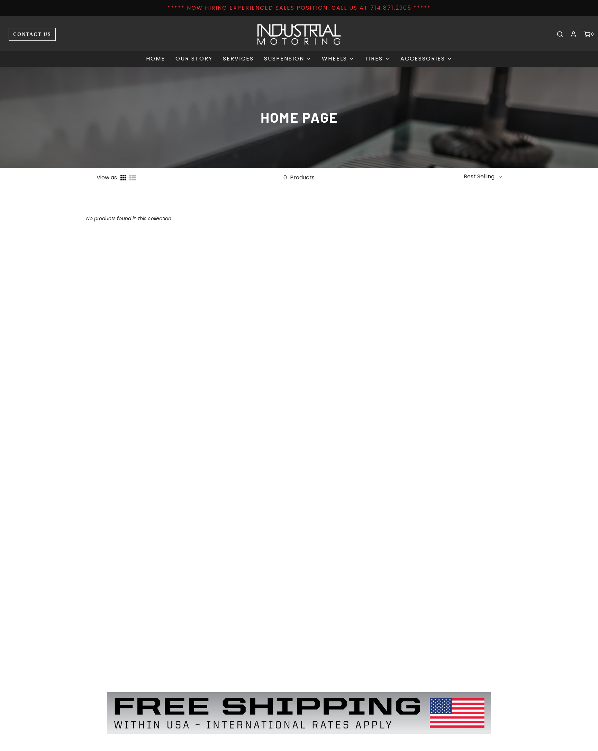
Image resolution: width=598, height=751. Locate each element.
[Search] (560, 34)
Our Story (193, 59)
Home (155, 59)
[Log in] (573, 34)
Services (238, 59)
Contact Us (32, 34)
